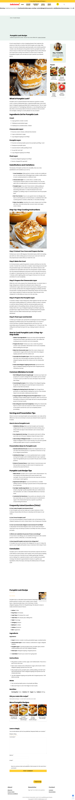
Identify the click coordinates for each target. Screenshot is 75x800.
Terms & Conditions (13, 793)
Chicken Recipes (28, 4)
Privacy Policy (11, 792)
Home (22, 4)
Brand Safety (49, 4)
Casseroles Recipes (36, 4)
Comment (13, 737)
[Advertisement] (37, 27)
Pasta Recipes (43, 4)
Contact (51, 790)
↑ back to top (37, 781)
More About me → (58, 59)
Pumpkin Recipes (16, 17)
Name (12, 755)
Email (11, 760)
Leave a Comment (41, 37)
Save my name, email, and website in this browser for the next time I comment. (28, 767)
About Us (10, 790)
